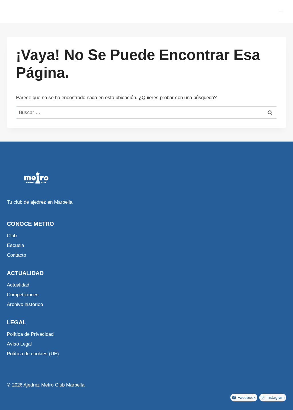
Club (12, 235)
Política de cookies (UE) (33, 353)
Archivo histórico (25, 304)
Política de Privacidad (30, 334)
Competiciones (23, 294)
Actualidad (18, 285)
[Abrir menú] (281, 11)
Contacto (16, 255)
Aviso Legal (19, 344)
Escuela (15, 245)
